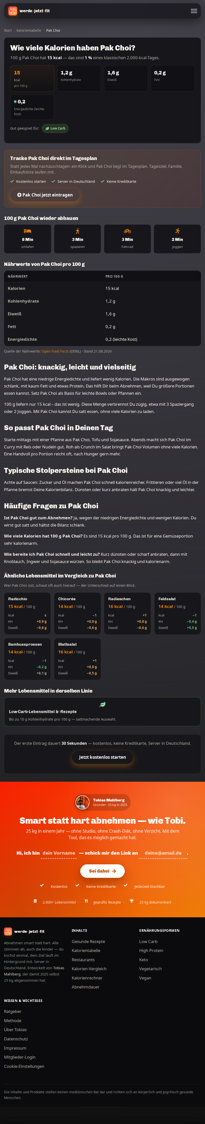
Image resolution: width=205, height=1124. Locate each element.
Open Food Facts (55, 351)
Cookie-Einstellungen (24, 1066)
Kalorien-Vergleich (89, 968)
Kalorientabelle (28, 30)
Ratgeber (13, 1011)
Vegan (145, 978)
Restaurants (83, 959)
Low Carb (57, 128)
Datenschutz (16, 1039)
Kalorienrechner (87, 978)
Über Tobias (15, 1029)
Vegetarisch (150, 968)
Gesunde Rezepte (88, 941)
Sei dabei (99, 871)
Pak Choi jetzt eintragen (47, 195)
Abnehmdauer (86, 987)
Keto (143, 959)
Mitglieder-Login (20, 1057)
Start (8, 30)
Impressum (15, 1048)
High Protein (151, 950)
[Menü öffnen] (194, 11)
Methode (12, 1020)
